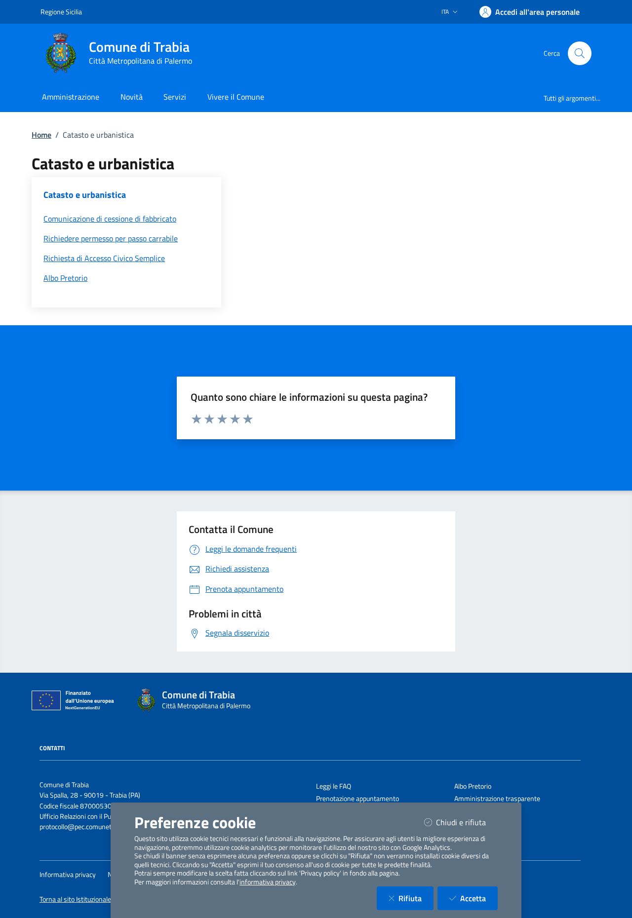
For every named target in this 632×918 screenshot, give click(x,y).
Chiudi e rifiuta (467, 822)
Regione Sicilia (61, 11)
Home (41, 135)
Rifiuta (416, 898)
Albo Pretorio (472, 786)
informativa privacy (267, 882)
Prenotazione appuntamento (357, 798)
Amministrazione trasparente (497, 798)
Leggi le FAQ (333, 786)
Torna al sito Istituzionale (75, 899)
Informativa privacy (68, 874)
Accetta (479, 898)
